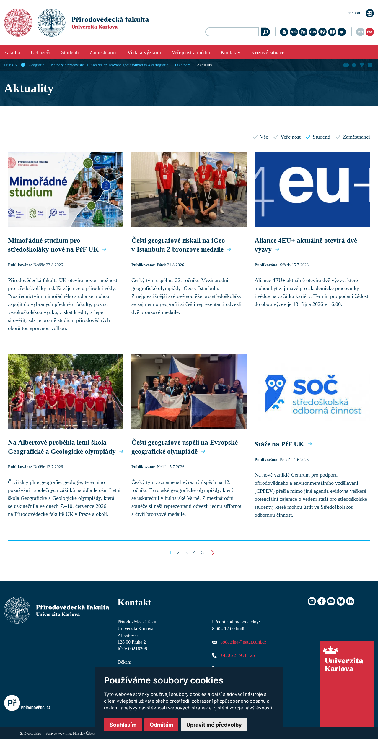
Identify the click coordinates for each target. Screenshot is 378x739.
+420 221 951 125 (237, 655)
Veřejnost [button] (290, 137)
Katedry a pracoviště (67, 65)
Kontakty (230, 52)
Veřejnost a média (191, 52)
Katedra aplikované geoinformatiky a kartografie (129, 65)
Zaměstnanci (103, 52)
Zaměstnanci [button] (356, 137)
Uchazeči (40, 52)
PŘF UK (10, 65)
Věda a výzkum (144, 52)
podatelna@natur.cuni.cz (243, 642)
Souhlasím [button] (123, 725)
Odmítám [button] (161, 725)
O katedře (182, 65)
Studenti (70, 52)
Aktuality (204, 65)
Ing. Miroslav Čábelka (81, 733)
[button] (170, 553)
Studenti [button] (321, 137)
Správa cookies (31, 733)
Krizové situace (267, 52)
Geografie (36, 65)
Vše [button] (264, 137)
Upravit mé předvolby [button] (214, 725)
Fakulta (12, 52)
